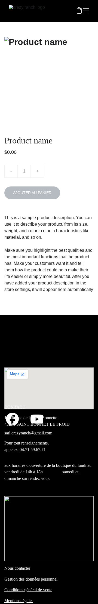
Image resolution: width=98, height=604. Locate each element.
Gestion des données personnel (30, 579)
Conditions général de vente (28, 589)
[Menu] (86, 10)
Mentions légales (18, 600)
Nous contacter (17, 568)
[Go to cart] (79, 11)
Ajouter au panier (32, 193)
